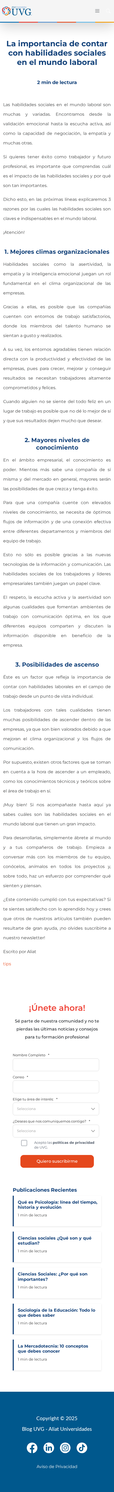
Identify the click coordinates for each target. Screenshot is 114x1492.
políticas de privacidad (73, 1142)
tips (7, 963)
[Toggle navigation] (97, 11)
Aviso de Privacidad (57, 1466)
